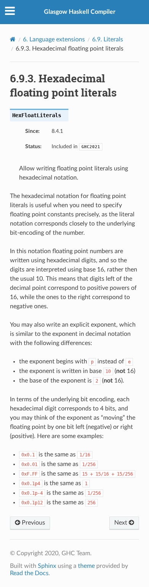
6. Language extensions (54, 39)
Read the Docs (29, 573)
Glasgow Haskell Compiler (79, 12)
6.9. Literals (107, 39)
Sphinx (47, 566)
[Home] (13, 39)
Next (121, 523)
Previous (32, 523)
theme (86, 566)
